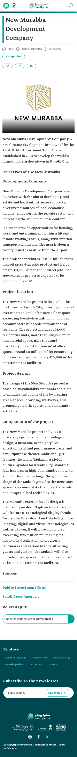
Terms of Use (40, 657)
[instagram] (30, 737)
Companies (13, 56)
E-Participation (14, 664)
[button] (71, 5)
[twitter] (47, 737)
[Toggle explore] (13, 5)
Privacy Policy (61, 657)
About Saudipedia (15, 657)
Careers (52, 664)
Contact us (35, 664)
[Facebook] (38, 737)
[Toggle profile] (6, 6)
